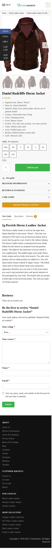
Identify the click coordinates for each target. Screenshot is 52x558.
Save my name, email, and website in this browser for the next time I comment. (26, 394)
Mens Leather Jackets (10, 498)
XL (43, 147)
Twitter (5, 453)
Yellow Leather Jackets (11, 524)
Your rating (8, 327)
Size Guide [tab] (6, 213)
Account (5, 479)
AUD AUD (7, 56)
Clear (4, 160)
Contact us (6, 476)
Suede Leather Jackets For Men (37, 13)
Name (6, 368)
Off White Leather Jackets (13, 521)
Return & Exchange (10, 442)
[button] (47, 5)
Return (5, 487)
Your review (8, 339)
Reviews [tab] (31, 213)
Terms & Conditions (10, 435)
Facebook (6, 450)
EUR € (7, 36)
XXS (5, 147)
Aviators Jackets (8, 506)
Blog (4, 446)
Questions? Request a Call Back (25, 201)
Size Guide (6, 483)
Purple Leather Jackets (11, 532)
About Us (6, 427)
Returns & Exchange (13, 187)
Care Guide (8, 194)
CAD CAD (7, 48)
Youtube (5, 465)
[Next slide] (45, 45)
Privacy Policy (8, 438)
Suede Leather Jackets (16, 13)
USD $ (7, 31)
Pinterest (5, 461)
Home (4, 13)
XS (13, 147)
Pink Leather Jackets (10, 528)
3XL (13, 154)
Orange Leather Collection (13, 517)
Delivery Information (14, 180)
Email (6, 380)
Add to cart (32, 167)
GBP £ (7, 41)
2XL (5, 154)
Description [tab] (18, 213)
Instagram (6, 457)
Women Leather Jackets (11, 502)
